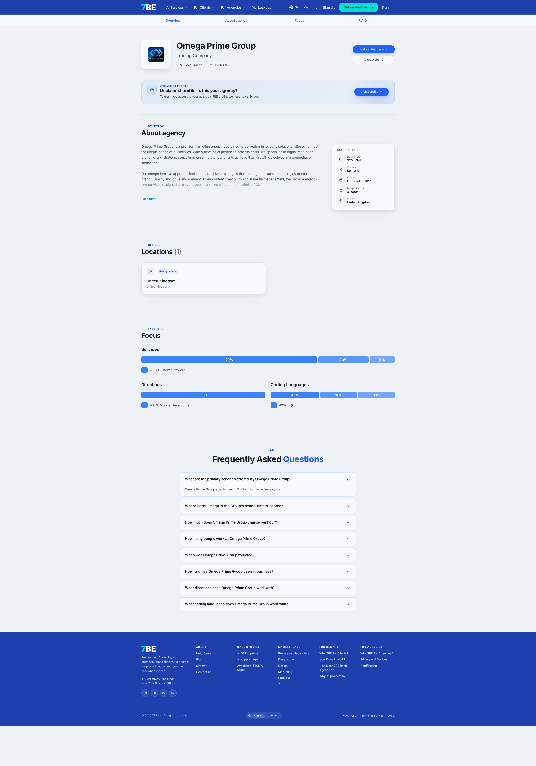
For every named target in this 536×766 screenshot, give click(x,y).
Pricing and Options (373, 659)
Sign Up (329, 7)
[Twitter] (163, 693)
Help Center (204, 653)
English (258, 715)
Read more (148, 199)
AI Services (175, 7)
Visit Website (373, 59)
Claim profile (369, 91)
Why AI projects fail (332, 676)
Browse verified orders (293, 653)
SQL (290, 405)
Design (283, 665)
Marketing (285, 672)
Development (287, 659)
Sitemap (201, 665)
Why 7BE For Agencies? (376, 653)
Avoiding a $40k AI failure (250, 668)
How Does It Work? (332, 659)
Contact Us (203, 672)
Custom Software (171, 370)
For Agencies (231, 7)
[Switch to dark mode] (306, 7)
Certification (368, 665)
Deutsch (273, 715)
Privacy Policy (348, 715)
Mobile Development (176, 405)
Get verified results (359, 7)
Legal (391, 715)
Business (284, 678)
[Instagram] (154, 693)
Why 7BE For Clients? (333, 653)
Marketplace (261, 7)
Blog (199, 659)
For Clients (202, 7)
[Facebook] (145, 693)
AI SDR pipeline (247, 653)
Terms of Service (373, 715)
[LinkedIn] (173, 693)
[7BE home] (148, 649)
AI (279, 684)
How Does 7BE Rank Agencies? (333, 668)
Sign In (387, 7)
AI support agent (248, 659)
